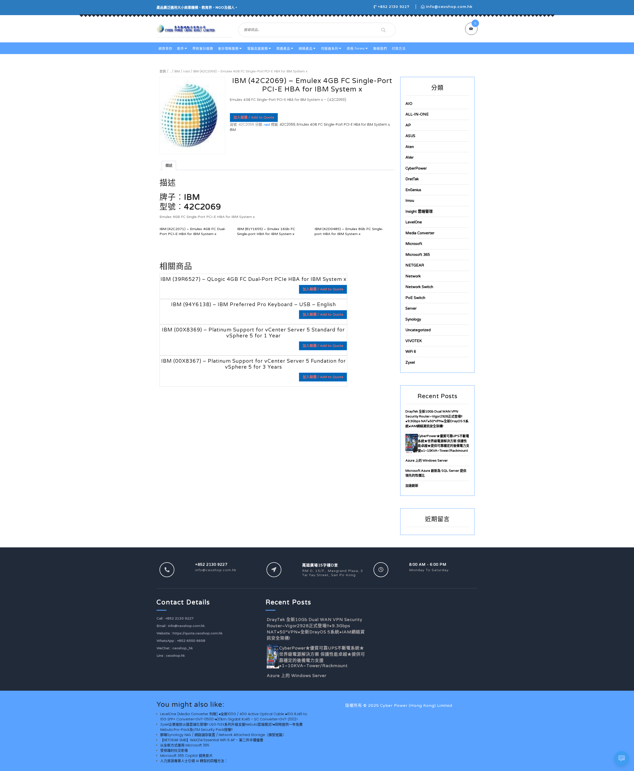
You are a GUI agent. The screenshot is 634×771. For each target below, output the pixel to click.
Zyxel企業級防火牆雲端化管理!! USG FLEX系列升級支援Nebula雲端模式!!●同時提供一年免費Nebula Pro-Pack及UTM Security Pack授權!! (231, 727)
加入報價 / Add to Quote (254, 117)
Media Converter (419, 233)
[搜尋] (383, 30)
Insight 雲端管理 (419, 211)
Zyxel (410, 362)
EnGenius (413, 190)
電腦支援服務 (257, 49)
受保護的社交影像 (174, 750)
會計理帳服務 (228, 49)
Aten (409, 147)
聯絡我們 (380, 49)
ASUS (410, 136)
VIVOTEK (413, 341)
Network (413, 276)
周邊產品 (283, 49)
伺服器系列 (329, 49)
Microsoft (413, 243)
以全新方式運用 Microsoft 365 (184, 745)
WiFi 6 (410, 351)
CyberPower (416, 168)
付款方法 (399, 49)
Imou (409, 200)
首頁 (162, 71)
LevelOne (413, 222)
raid (186, 71)
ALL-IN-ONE (417, 114)
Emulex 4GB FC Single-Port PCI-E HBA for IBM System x (343, 124)
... (170, 71)
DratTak (412, 179)
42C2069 (287, 124)
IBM (177, 71)
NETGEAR (414, 265)
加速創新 (411, 486)
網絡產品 (306, 49)
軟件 (180, 49)
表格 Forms (356, 49)
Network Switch (419, 287)
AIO (408, 103)
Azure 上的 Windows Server (426, 461)
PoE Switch (415, 298)
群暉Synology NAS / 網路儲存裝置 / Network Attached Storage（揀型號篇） (223, 734)
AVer (409, 157)
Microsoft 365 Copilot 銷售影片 (186, 755)
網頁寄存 (165, 49)
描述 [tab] (168, 165)
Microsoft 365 (417, 254)
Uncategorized (418, 330)
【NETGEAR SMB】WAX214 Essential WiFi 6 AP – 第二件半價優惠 (211, 740)
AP (408, 125)
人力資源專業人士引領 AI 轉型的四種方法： (194, 760)
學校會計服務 (202, 49)
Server (411, 308)
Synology (413, 319)
